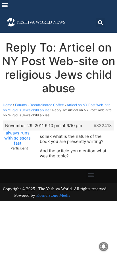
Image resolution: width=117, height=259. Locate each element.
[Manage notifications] (103, 246)
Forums (21, 105)
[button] (4, 4)
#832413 (103, 125)
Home (7, 105)
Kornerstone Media (53, 195)
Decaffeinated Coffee (47, 105)
